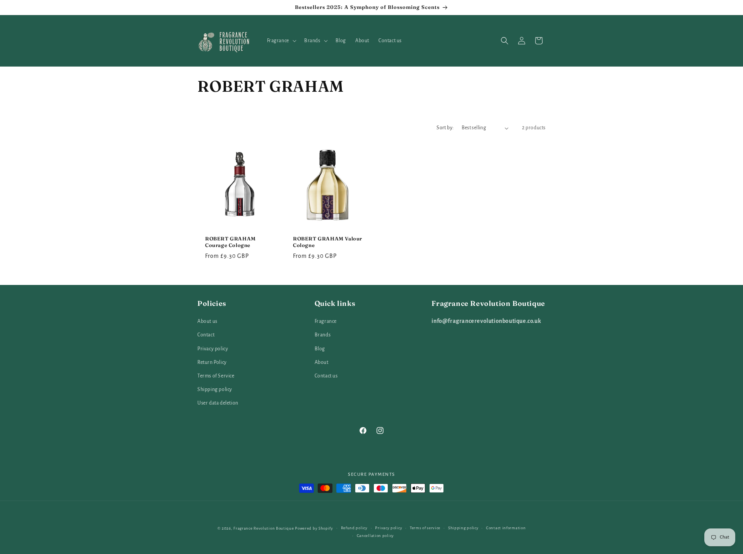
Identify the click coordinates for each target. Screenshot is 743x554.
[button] (281, 41)
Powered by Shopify (314, 528)
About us (207, 321)
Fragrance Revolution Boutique (263, 528)
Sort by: (445, 127)
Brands (323, 335)
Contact (205, 335)
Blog (320, 349)
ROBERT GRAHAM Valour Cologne (327, 241)
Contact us (326, 376)
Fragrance (326, 321)
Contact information (506, 528)
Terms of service (425, 528)
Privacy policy (212, 349)
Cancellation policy (375, 535)
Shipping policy (214, 389)
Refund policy (354, 528)
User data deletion (217, 403)
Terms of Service (216, 376)
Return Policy (212, 362)
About (322, 362)
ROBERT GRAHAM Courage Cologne (230, 241)
